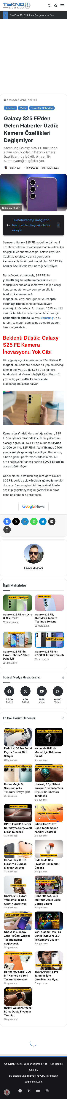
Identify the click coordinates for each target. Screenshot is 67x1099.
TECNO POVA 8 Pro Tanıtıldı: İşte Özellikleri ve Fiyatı (47, 975)
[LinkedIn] (25, 521)
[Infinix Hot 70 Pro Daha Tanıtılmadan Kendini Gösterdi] (49, 813)
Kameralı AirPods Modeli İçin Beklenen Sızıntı (48, 752)
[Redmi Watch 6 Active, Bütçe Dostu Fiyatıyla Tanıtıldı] (18, 996)
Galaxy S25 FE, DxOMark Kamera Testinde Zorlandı (46, 618)
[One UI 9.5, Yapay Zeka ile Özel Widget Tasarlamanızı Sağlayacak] (18, 921)
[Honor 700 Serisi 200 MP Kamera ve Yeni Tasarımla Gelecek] (18, 960)
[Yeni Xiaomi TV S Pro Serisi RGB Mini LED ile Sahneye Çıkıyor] (49, 921)
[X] (16, 521)
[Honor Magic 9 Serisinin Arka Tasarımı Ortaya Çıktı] (18, 773)
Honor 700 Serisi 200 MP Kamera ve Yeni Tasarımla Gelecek (17, 975)
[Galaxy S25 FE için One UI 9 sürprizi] (17, 603)
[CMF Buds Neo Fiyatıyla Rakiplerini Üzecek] (49, 849)
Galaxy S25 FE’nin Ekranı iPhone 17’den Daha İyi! (16, 655)
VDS (24, 1075)
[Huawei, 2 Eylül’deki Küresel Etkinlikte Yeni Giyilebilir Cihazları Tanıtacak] (49, 773)
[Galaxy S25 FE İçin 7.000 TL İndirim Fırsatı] (49, 640)
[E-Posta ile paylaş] (51, 521)
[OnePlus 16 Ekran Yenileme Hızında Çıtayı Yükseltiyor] (18, 885)
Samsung (47, 318)
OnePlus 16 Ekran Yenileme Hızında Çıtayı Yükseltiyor (15, 899)
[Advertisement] (33, 58)
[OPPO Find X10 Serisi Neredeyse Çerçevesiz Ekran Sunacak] (18, 813)
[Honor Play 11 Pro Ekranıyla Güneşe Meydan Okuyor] (18, 849)
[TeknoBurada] (17, 6)
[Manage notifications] (7, 1092)
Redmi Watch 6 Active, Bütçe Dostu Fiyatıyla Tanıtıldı (18, 1011)
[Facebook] (7, 521)
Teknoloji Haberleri (42, 108)
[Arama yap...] (56, 7)
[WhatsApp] (34, 521)
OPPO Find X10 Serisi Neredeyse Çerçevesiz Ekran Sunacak (18, 827)
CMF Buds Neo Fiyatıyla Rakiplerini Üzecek (47, 863)
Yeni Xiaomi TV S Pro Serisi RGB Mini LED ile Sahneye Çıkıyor (48, 935)
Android (32, 99)
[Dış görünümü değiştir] (49, 7)
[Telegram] (43, 521)
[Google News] (33, 507)
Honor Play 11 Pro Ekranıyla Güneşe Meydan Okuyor (15, 863)
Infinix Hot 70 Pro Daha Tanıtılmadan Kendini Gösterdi (46, 827)
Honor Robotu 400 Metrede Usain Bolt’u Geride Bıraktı (48, 899)
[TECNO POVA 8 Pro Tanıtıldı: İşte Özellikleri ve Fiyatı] (49, 960)
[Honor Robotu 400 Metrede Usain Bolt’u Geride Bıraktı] (49, 885)
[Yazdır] (7, 529)
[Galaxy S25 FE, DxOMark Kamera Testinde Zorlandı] (49, 603)
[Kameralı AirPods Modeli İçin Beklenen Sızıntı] (49, 737)
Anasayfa (11, 99)
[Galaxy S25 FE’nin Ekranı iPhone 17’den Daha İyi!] (17, 640)
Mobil (23, 99)
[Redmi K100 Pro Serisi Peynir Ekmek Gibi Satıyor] (18, 737)
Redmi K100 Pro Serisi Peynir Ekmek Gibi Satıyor (18, 752)
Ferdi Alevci (15, 167)
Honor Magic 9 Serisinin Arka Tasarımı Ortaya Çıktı (17, 788)
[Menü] (62, 7)
